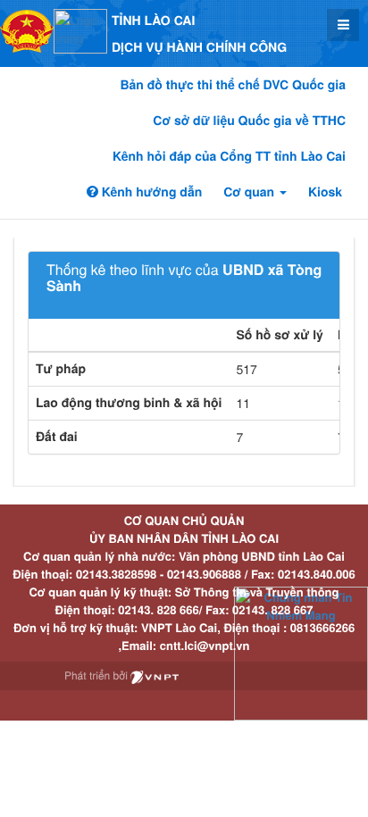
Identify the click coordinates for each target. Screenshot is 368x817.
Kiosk (325, 192)
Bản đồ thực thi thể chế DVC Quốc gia (233, 85)
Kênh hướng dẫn (150, 192)
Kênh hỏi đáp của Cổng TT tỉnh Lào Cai (229, 156)
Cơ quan (250, 192)
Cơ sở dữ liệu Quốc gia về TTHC (249, 120)
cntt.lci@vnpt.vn (205, 645)
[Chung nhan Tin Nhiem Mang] (301, 652)
